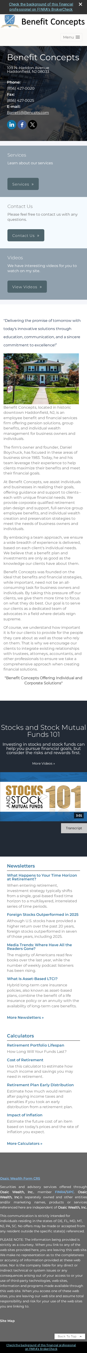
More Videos (43, 763)
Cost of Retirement (25, 1060)
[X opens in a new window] (32, 125)
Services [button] (20, 184)
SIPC (70, 1192)
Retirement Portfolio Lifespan (35, 1045)
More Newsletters (25, 1017)
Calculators (20, 1036)
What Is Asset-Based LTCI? (32, 979)
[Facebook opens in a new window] (22, 125)
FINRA (60, 1192)
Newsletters (21, 866)
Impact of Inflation (24, 1115)
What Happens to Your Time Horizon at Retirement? (42, 877)
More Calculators (24, 1143)
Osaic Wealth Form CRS (20, 1178)
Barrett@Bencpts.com (28, 112)
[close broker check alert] (80, 4)
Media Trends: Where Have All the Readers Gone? (39, 947)
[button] (71, 37)
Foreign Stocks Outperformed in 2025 (42, 914)
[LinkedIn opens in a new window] (11, 125)
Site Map (7, 1321)
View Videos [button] (24, 287)
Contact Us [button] (23, 235)
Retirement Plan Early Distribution (40, 1085)
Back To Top (67, 1336)
